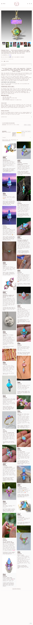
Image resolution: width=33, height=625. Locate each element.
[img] (6, 131)
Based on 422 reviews (6, 132)
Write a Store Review (26, 131)
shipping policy (14, 603)
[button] (14, 132)
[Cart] (31, 4)
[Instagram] (28, 601)
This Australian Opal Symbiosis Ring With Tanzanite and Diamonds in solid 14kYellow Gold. (24, 523)
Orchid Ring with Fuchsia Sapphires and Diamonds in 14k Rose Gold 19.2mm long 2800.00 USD (9, 553)
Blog (12, 609)
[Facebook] (26, 601)
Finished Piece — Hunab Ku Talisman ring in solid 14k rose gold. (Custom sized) (24, 284)
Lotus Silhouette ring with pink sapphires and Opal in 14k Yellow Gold (9, 442)
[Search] (29, 4)
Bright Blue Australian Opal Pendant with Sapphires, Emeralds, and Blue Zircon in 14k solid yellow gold (24, 353)
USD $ (15, 615)
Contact (13, 600)
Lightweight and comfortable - (8, 82)
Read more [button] (20, 317)
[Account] (27, 4)
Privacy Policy (14, 606)
